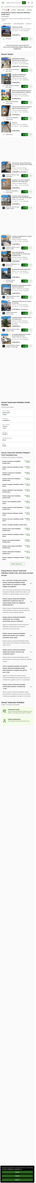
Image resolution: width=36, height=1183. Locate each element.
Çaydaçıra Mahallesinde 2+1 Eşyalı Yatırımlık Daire (22, 237)
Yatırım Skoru (7, 23)
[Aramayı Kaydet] (28, 2)
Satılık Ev (14, 122)
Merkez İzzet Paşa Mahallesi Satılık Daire (11, 529)
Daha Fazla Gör (16, 564)
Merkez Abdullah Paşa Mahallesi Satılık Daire (12, 491)
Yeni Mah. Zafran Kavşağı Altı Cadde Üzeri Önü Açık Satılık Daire (22, 196)
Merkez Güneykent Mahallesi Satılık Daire (11, 552)
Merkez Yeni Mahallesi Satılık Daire (11, 502)
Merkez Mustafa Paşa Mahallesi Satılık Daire (12, 508)
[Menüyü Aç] (3, 2)
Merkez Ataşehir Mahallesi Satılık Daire (13, 485)
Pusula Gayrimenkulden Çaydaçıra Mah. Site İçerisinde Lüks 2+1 (22, 107)
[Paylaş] (32, 2)
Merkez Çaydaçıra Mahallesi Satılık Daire (11, 462)
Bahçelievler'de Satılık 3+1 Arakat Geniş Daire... (21, 302)
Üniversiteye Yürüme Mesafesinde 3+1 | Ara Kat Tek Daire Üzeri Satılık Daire (22, 164)
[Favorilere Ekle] (30, 39)
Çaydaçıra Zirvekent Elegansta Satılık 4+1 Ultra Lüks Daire (21, 180)
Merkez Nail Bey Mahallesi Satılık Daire (13, 535)
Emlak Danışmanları (14, 719)
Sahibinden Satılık (17, 27)
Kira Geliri (29, 23)
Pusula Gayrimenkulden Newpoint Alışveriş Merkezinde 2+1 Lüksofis (21, 91)
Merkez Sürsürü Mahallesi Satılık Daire (12, 468)
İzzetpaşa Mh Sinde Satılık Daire (21, 269)
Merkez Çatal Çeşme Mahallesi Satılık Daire (12, 547)
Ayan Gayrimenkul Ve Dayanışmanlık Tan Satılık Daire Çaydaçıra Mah (21, 254)
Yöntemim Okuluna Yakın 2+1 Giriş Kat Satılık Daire (21, 318)
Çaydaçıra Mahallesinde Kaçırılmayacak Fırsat (19, 75)
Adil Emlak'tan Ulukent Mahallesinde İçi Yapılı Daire (20, 59)
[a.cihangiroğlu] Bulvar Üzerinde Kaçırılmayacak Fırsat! (21, 335)
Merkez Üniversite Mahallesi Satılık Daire (11, 479)
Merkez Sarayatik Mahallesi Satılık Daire (11, 541)
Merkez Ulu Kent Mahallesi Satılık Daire (13, 520)
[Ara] (24, 2)
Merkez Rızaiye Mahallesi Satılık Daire (12, 514)
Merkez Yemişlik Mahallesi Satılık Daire (14, 525)
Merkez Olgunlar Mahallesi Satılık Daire (13, 558)
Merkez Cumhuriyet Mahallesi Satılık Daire (11, 473)
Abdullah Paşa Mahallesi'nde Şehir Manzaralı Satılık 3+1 (21, 286)
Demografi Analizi (13, 709)
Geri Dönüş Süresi (19, 23)
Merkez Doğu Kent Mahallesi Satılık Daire (11, 496)
